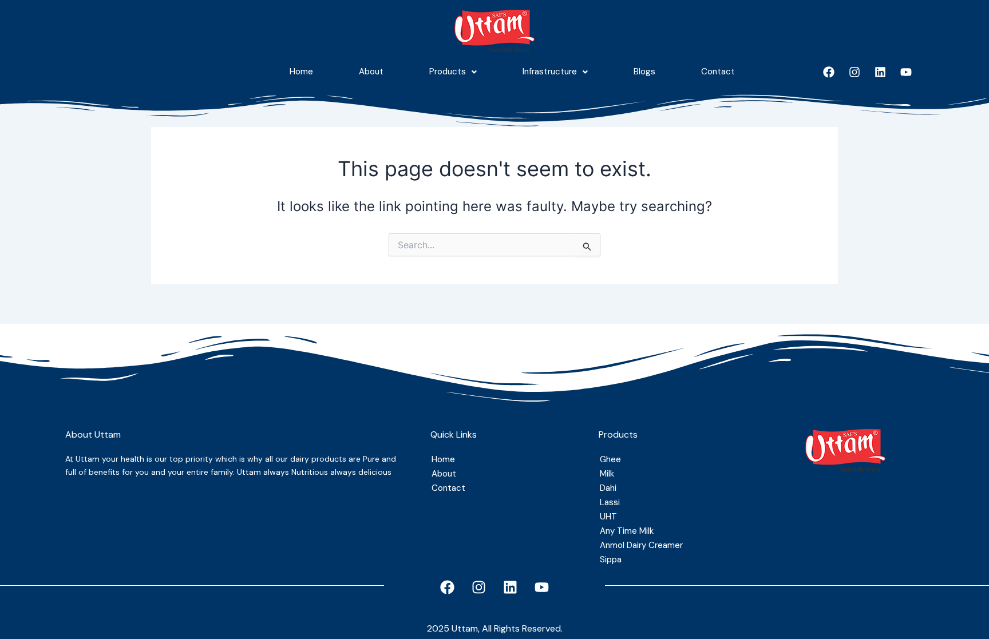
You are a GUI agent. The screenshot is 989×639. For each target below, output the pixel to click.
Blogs (644, 71)
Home (301, 71)
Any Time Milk (627, 531)
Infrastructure (550, 71)
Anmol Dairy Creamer (641, 545)
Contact (718, 71)
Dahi (608, 488)
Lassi (610, 502)
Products (447, 71)
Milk (607, 473)
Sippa (611, 559)
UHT (608, 516)
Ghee (610, 459)
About (371, 71)
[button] (453, 72)
